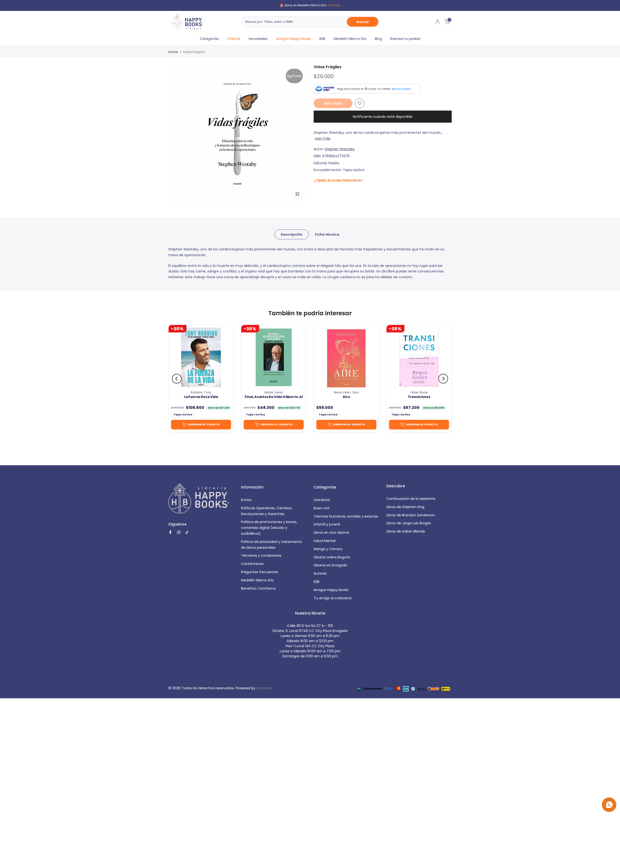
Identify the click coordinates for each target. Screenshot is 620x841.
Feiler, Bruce (419, 392)
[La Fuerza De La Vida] (201, 357)
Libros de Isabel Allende (405, 531)
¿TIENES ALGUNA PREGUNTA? (338, 180)
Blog (378, 38)
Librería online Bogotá (332, 557)
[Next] (443, 378)
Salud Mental (324, 540)
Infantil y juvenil (327, 524)
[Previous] (177, 378)
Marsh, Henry (273, 392)
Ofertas (233, 38)
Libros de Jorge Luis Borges (408, 523)
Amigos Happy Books (293, 38)
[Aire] (346, 357)
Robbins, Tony (201, 392)
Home (173, 52)
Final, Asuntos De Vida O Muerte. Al (273, 397)
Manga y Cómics (328, 549)
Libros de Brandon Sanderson (410, 515)
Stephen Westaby (340, 149)
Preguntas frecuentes (259, 572)
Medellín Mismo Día (350, 38)
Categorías (209, 38)
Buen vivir (322, 508)
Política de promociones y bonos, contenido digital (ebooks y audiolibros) (269, 527)
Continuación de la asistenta (410, 498)
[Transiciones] (419, 357)
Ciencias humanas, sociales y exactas (346, 516)
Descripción (291, 234)
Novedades (258, 38)
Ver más (334, 5)
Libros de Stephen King (405, 506)
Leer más (322, 138)
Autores (320, 573)
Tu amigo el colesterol (332, 598)
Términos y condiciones (261, 555)
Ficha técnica (327, 234)
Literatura (322, 499)
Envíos (246, 499)
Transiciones (419, 397)
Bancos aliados (401, 89)
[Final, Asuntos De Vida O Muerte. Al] (274, 357)
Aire (346, 397)
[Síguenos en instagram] (326, 190)
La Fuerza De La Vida (201, 397)
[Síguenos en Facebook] (316, 191)
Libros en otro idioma (331, 532)
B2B (322, 38)
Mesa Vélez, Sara (346, 392)
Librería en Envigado (330, 565)
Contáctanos (252, 563)
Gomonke (264, 688)
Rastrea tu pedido (405, 38)
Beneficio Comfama (258, 588)
